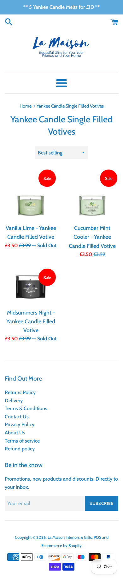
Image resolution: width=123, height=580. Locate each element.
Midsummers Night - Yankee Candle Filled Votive (30, 321)
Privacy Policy (19, 424)
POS (97, 537)
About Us (15, 433)
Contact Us (17, 417)
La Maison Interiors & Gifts (70, 537)
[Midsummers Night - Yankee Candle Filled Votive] (31, 286)
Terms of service (22, 441)
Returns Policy (20, 392)
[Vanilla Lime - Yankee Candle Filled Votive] (31, 194)
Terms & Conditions (26, 408)
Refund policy (20, 449)
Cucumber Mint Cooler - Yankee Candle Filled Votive (92, 237)
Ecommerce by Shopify (61, 545)
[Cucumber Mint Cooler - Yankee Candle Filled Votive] (92, 194)
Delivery (14, 401)
